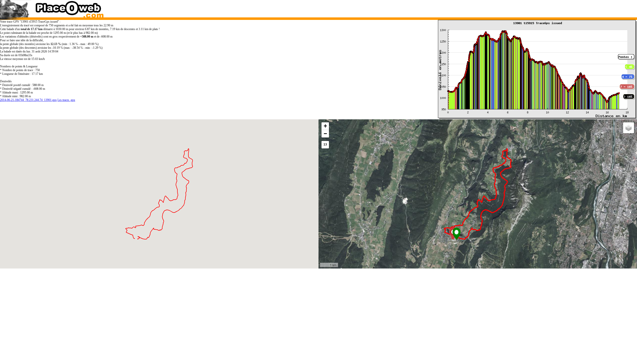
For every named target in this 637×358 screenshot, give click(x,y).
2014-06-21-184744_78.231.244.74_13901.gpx (28, 100)
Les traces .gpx (66, 100)
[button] (456, 233)
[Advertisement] (469, 7)
